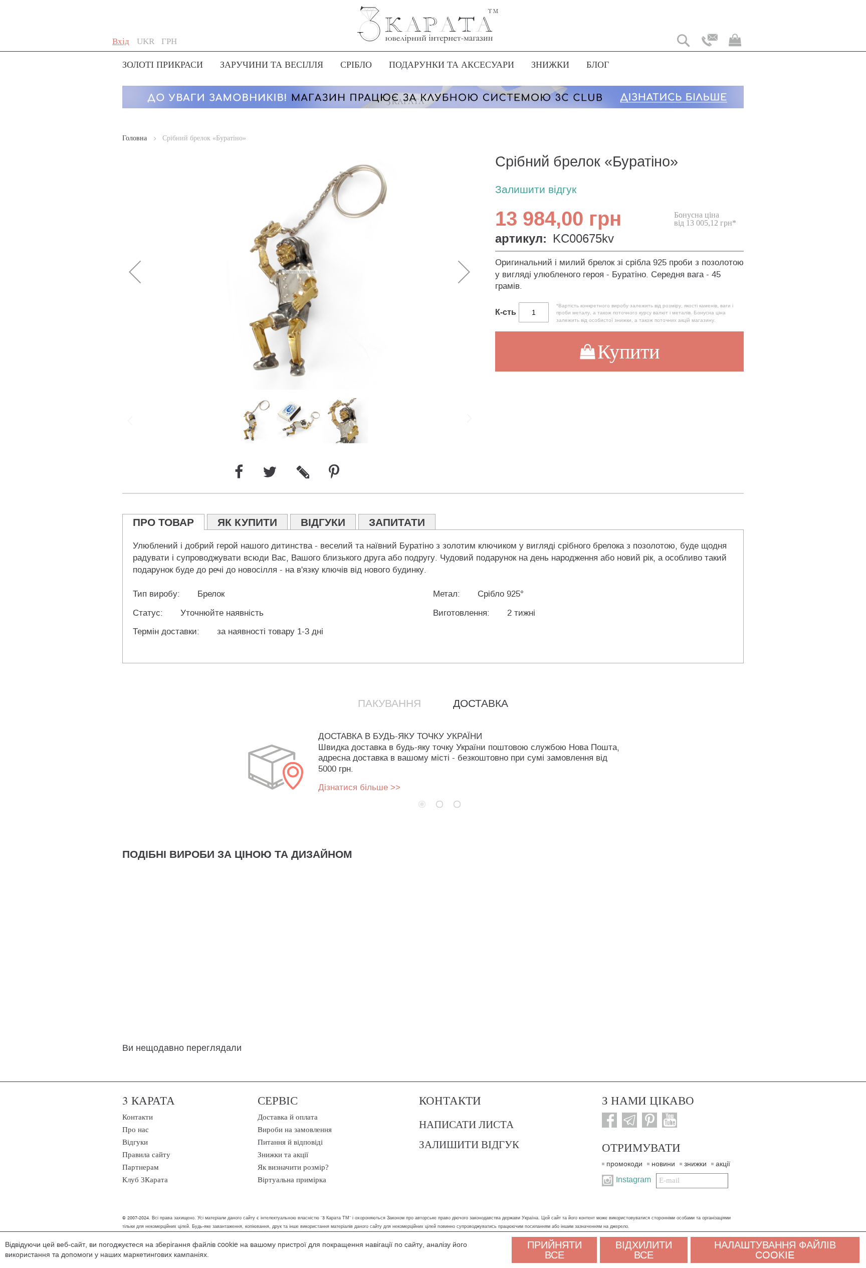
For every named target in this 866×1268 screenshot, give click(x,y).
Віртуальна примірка (292, 1180)
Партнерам (140, 1167)
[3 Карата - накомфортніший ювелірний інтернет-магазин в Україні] (428, 18)
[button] (145, 42)
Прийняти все (554, 1249)
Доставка (480, 703)
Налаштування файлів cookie (775, 1249)
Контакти (137, 1117)
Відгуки (135, 1142)
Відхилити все (643, 1249)
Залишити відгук (535, 190)
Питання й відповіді (290, 1142)
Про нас (135, 1130)
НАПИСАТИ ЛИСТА (466, 1124)
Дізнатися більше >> (359, 787)
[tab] (163, 522)
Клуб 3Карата (145, 1180)
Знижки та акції (283, 1155)
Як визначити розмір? (293, 1167)
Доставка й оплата (288, 1117)
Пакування (389, 703)
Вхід (120, 41)
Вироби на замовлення (295, 1130)
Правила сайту (146, 1155)
